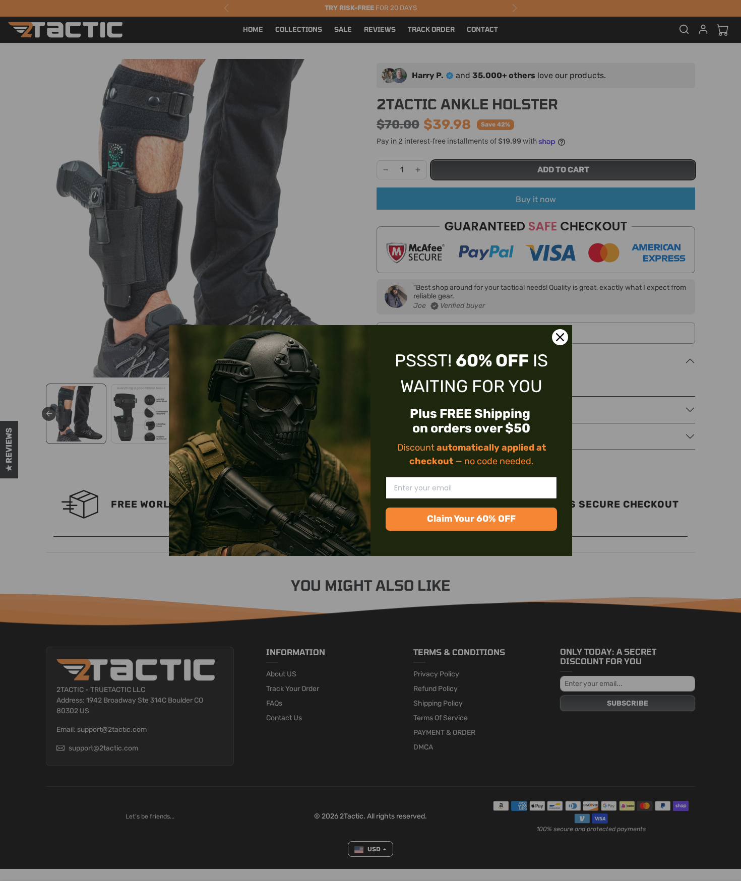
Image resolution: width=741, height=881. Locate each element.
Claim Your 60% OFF (471, 518)
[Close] (560, 337)
